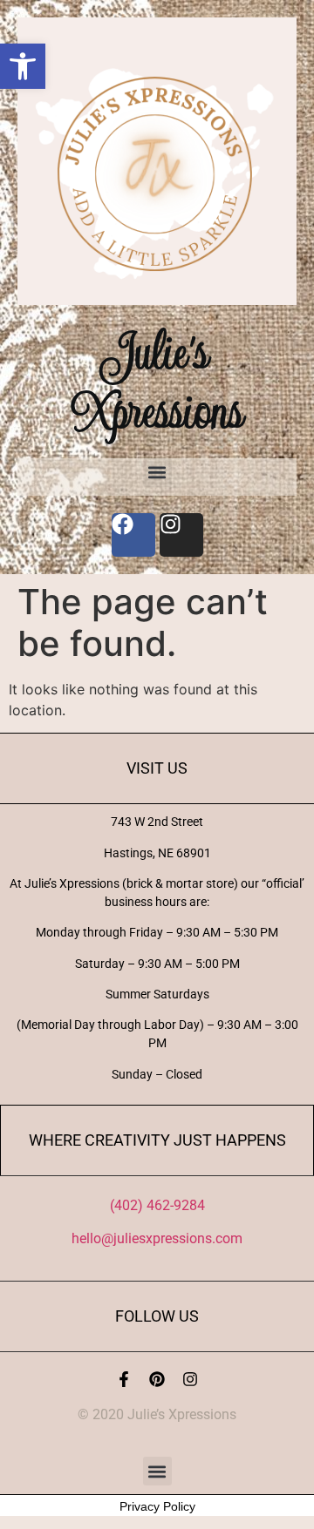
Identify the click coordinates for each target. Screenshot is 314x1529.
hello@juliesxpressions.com (157, 1238)
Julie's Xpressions (157, 381)
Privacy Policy (157, 1506)
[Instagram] (190, 1379)
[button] (22, 66)
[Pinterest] (157, 1379)
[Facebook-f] (124, 1379)
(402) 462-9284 (157, 1205)
